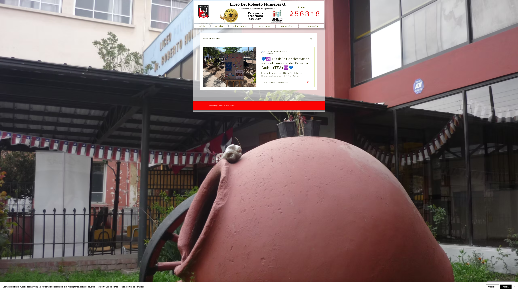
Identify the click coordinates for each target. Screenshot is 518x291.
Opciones (492, 286)
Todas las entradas (211, 38)
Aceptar (506, 286)
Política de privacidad (135, 286)
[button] (311, 39)
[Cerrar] (514, 287)
